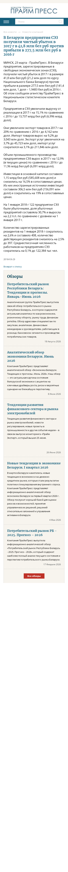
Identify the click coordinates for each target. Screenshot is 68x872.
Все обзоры (34, 576)
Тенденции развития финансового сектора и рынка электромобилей (32, 409)
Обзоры (15, 276)
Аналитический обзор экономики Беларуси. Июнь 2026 (30, 356)
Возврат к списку (12, 266)
